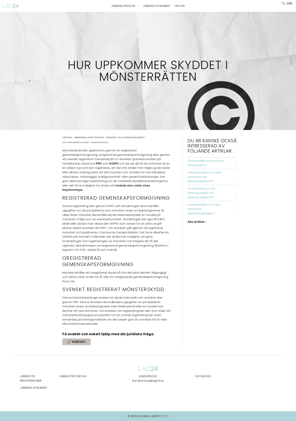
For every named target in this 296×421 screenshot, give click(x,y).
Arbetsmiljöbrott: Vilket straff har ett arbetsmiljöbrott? (205, 177)
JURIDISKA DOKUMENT (33, 388)
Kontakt (79, 341)
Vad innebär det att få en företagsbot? (206, 163)
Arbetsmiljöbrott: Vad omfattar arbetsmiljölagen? (204, 209)
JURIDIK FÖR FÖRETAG (73, 376)
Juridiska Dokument (156, 6)
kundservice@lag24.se (148, 381)
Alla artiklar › (197, 222)
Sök (289, 3)
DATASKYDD (203, 376)
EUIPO (114, 163)
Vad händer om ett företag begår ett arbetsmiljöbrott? (201, 193)
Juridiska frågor (123, 6)
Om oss (179, 6)
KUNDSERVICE (148, 376)
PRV (99, 163)
